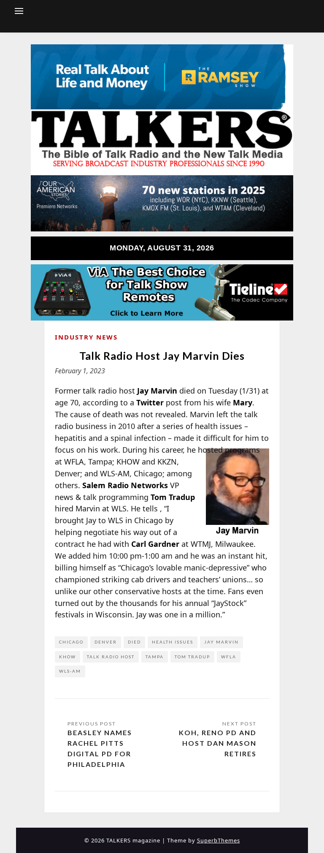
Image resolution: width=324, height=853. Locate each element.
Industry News (86, 337)
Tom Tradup (192, 656)
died (134, 641)
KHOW (67, 656)
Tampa (155, 656)
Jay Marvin (221, 641)
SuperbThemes (218, 840)
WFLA (228, 656)
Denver (105, 641)
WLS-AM (70, 671)
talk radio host (111, 656)
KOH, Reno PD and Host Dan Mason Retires (217, 743)
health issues (172, 641)
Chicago (71, 641)
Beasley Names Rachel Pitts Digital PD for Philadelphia (100, 748)
